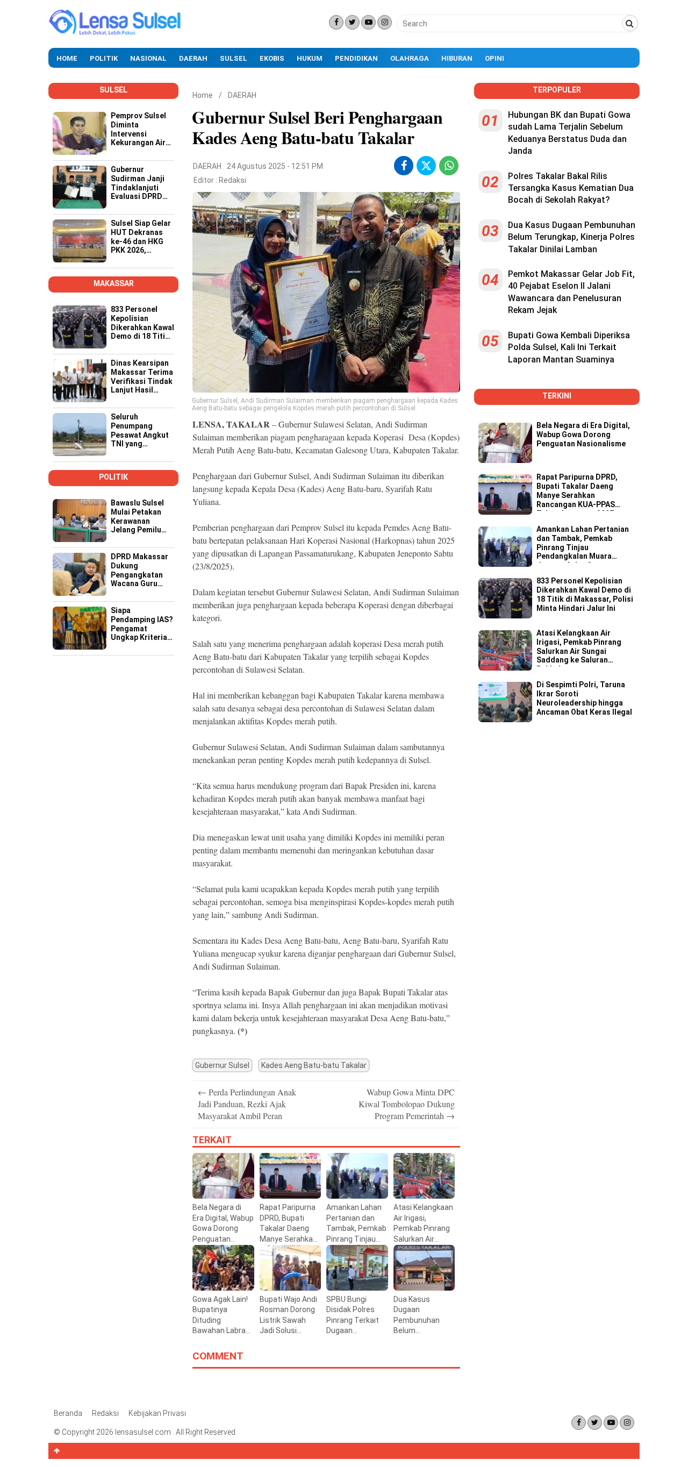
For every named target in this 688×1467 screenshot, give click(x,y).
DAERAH (242, 95)
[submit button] (630, 23)
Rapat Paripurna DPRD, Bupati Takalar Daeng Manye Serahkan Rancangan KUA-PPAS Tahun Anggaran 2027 (577, 491)
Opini (494, 58)
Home (66, 58)
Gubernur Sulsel (222, 1065)
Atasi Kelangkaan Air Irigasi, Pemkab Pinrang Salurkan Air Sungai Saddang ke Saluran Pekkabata (578, 647)
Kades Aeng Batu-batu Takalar (314, 1065)
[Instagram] (384, 22)
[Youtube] (368, 22)
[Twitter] (352, 22)
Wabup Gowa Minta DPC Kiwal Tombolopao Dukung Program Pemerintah (407, 1104)
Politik (104, 58)
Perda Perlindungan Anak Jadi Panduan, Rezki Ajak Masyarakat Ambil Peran (247, 1104)
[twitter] (426, 167)
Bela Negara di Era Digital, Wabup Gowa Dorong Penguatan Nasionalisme (583, 434)
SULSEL (233, 58)
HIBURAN (456, 58)
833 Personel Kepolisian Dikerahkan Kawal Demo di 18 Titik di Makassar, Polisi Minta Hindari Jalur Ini (584, 594)
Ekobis (272, 58)
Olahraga (409, 58)
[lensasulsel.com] (115, 34)
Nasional (148, 58)
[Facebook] (336, 22)
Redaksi (232, 180)
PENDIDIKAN (356, 58)
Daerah (193, 58)
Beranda (68, 1413)
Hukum (309, 58)
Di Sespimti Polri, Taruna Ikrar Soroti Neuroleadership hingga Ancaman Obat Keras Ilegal (584, 698)
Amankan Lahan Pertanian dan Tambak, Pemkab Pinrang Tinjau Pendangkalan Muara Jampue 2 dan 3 (582, 543)
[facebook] (404, 165)
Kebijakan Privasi (157, 1413)
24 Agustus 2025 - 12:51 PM (275, 166)
